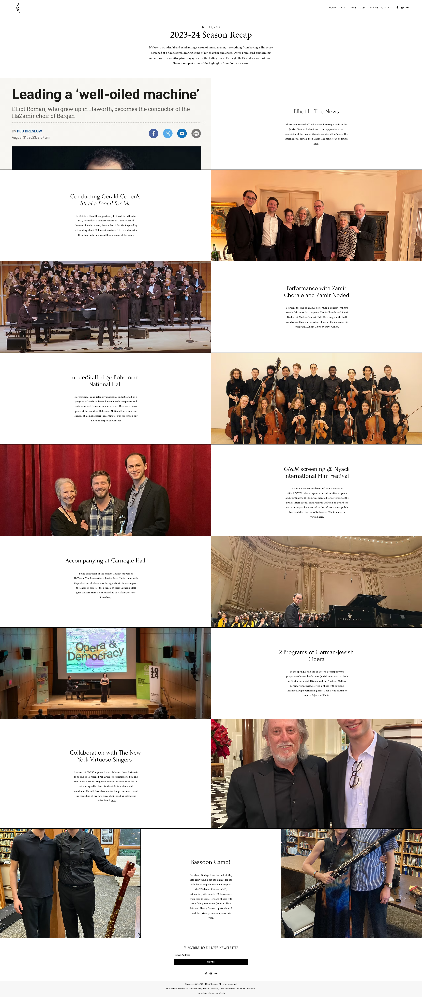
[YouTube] (402, 7)
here (316, 143)
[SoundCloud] (407, 7)
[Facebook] (397, 7)
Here (93, 592)
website (116, 420)
